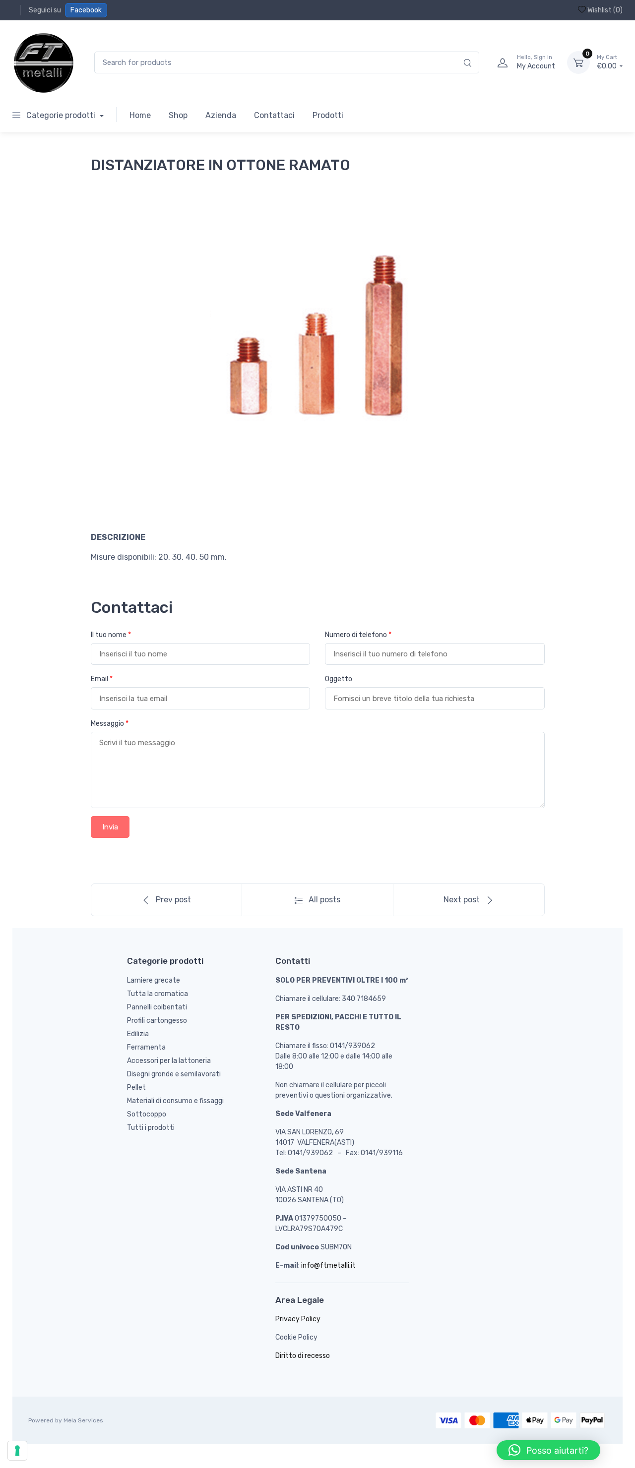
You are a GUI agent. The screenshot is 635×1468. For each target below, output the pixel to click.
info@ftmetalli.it (328, 1265)
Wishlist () (604, 10)
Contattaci (274, 115)
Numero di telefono (358, 635)
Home (140, 115)
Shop (178, 115)
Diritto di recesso (302, 1355)
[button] (548, 1450)
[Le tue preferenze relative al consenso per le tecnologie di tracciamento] (17, 1450)
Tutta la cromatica (157, 994)
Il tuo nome (111, 635)
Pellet (136, 1087)
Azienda (220, 115)
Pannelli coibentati (157, 1007)
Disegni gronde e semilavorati (174, 1074)
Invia (110, 826)
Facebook (86, 10)
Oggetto (338, 679)
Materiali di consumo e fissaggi (175, 1101)
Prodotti (328, 115)
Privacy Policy (297, 1319)
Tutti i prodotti (151, 1127)
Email (102, 679)
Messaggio (109, 723)
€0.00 (607, 62)
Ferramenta (146, 1047)
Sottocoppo (146, 1114)
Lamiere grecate (153, 980)
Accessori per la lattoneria (169, 1061)
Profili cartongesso (157, 1020)
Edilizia (138, 1034)
